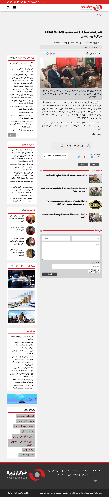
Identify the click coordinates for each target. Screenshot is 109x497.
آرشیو (12, 135)
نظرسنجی (60, 474)
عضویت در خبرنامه (53, 471)
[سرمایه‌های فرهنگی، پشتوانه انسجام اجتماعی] (30, 253)
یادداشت (31, 210)
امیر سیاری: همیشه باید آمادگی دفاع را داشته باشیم (65, 175)
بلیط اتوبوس (28, 449)
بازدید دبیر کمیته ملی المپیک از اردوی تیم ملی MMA (22, 117)
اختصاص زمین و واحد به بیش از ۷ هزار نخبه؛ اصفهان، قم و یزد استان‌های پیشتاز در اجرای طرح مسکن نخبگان (21, 202)
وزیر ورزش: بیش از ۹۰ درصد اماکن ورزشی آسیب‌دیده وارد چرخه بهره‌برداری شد (21, 167)
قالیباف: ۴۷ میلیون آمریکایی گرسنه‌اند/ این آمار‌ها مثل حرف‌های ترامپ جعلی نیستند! (21, 158)
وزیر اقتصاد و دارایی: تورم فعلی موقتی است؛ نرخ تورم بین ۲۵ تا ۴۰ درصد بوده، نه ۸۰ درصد (22, 80)
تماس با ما (97, 471)
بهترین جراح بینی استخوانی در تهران (22, 443)
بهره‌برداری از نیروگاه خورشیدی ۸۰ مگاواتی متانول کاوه (21, 108)
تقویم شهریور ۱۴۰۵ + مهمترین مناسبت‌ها (22, 352)
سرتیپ (81, 164)
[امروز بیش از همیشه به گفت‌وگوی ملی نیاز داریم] (30, 242)
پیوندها (76, 471)
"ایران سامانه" (12, 493)
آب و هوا (85, 474)
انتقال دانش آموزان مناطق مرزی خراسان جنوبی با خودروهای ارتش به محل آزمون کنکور (66, 203)
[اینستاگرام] (15, 2)
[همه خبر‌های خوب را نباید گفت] (30, 230)
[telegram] (47, 53)
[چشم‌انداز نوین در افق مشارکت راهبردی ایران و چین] (30, 219)
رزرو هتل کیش (28, 431)
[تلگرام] (18, 2)
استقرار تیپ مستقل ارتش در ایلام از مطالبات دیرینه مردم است (63, 216)
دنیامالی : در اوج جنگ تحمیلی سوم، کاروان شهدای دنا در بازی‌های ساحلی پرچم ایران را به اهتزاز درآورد (22, 360)
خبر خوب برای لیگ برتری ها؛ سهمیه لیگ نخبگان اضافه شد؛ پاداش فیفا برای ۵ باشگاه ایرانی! (22, 175)
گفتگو (24, 210)
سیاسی (94, 47)
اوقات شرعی (72, 474)
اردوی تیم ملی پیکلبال (25, 112)
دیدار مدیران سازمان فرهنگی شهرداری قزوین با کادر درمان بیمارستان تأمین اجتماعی (23, 89)
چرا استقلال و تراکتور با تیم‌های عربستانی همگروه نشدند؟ (22, 381)
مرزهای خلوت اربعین (25, 421)
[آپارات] (11, 2)
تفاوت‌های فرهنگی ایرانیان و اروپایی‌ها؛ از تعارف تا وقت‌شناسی (21, 369)
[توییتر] (21, 2)
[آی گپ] (8, 2)
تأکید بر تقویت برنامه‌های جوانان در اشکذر (21, 64)
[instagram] (11, 266)
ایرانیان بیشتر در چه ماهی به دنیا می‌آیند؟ (21, 338)
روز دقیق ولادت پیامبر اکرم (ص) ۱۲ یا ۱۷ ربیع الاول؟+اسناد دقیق (22, 151)
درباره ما (86, 471)
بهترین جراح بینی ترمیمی (23, 436)
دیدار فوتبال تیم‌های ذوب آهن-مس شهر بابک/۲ (22, 70)
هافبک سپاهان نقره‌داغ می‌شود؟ (22, 74)
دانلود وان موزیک (27, 454)
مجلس (87, 47)
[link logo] (91, 8)
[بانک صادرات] (22, 399)
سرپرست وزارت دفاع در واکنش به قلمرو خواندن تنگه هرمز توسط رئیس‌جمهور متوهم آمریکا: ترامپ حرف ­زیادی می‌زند (21, 191)
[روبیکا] (25, 2)
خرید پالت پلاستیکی (25, 416)
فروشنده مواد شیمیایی (24, 426)
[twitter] (54, 53)
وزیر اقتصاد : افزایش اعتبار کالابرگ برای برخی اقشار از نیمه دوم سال (21, 96)
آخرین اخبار (13, 57)
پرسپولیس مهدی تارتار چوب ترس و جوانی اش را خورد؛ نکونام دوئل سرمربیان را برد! (21, 124)
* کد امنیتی (96, 263)
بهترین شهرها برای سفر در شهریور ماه (21, 182)
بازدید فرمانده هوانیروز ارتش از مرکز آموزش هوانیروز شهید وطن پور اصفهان (63, 190)
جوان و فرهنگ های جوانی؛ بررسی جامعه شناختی (21, 375)
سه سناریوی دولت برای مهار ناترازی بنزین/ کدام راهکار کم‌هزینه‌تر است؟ (23, 345)
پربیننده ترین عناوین (27, 57)
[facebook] (44, 53)
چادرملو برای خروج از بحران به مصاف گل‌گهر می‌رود (22, 102)
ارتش (93, 164)
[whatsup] (50, 53)
